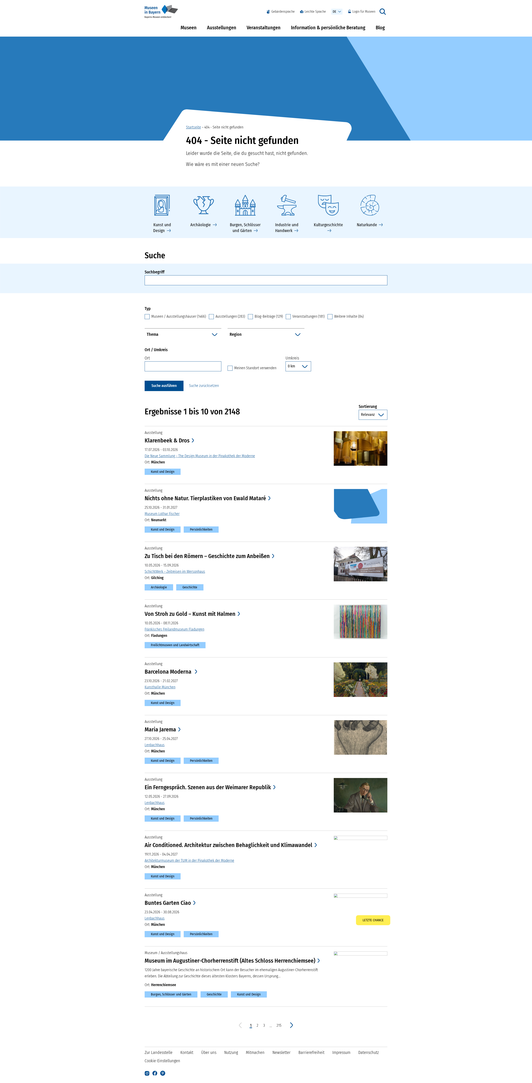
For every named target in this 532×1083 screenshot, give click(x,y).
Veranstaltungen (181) (308, 316)
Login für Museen (363, 12)
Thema (152, 334)
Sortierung (373, 406)
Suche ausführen (164, 385)
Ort (147, 358)
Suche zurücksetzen (204, 385)
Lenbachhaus (155, 745)
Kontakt (186, 1052)
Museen (189, 28)
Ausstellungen (221, 28)
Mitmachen (255, 1052)
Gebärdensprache (283, 12)
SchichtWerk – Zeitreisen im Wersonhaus (175, 571)
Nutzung (231, 1052)
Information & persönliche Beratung (328, 28)
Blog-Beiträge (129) (269, 316)
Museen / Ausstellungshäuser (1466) (178, 316)
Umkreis (292, 358)
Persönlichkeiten (201, 529)
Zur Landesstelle (158, 1052)
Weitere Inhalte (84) (349, 316)
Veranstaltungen (264, 28)
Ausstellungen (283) (230, 316)
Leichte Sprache (315, 12)
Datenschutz (368, 1052)
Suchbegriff (154, 271)
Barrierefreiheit (311, 1052)
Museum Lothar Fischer (162, 513)
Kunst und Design (162, 472)
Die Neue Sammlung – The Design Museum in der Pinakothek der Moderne (200, 456)
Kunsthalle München (160, 687)
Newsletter (281, 1052)
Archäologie (159, 587)
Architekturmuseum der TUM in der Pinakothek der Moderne (189, 860)
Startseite (193, 127)
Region (236, 334)
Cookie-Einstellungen (162, 1060)
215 (279, 1025)
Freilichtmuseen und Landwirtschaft (175, 645)
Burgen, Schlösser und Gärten (171, 994)
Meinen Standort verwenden (255, 368)
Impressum (341, 1052)
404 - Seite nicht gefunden (223, 127)
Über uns (208, 1052)
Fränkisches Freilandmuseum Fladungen (174, 629)
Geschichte (189, 587)
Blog (380, 28)
